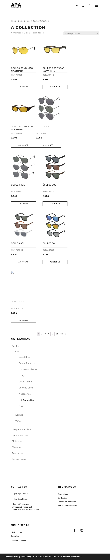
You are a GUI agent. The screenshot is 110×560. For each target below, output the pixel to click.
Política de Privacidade (67, 505)
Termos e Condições (66, 501)
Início (13, 21)
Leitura (19, 414)
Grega (22, 375)
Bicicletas (17, 441)
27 (66, 333)
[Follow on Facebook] (75, 530)
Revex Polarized (27, 363)
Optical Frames (20, 435)
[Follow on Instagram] (82, 530)
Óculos (27, 21)
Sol (34, 21)
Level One (24, 357)
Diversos (16, 447)
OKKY (22, 406)
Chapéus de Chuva (22, 429)
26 (61, 333)
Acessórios (25, 393)
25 (57, 333)
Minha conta (16, 532)
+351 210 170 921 (20, 494)
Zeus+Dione (25, 381)
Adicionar (23, 87)
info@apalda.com (21, 499)
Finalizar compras (18, 540)
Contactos (62, 498)
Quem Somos (63, 494)
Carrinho (15, 536)
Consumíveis (19, 459)
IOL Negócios (30, 557)
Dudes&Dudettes (28, 369)
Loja (20, 21)
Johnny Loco (26, 387)
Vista (18, 420)
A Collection (27, 400)
